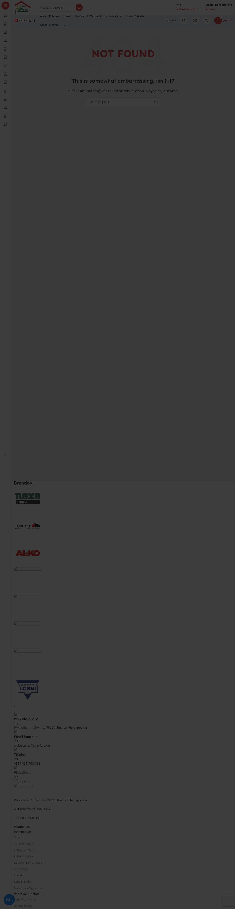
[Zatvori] (6, 454)
